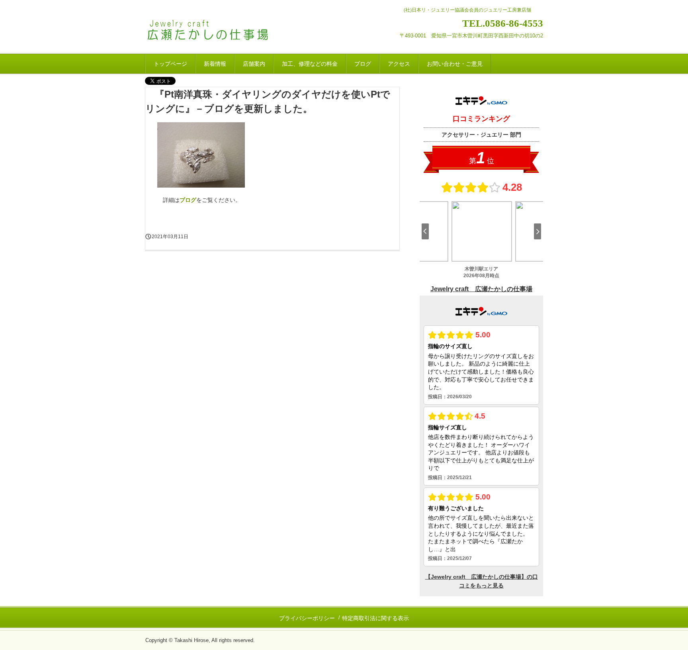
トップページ (170, 64)
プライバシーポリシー (307, 618)
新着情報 (215, 64)
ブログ (362, 64)
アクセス (399, 64)
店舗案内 (254, 64)
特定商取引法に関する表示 (375, 618)
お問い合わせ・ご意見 (455, 64)
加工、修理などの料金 (310, 64)
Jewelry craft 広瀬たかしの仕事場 (219, 31)
